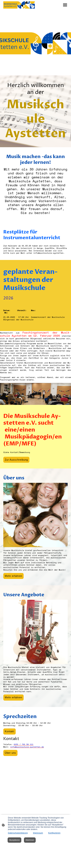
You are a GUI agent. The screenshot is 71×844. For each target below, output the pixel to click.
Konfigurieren (54, 833)
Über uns (10, 752)
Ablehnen (29, 840)
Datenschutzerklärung (18, 833)
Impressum (38, 833)
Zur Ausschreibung (16, 459)
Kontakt (9, 731)
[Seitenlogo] (19, 5)
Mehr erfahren (13, 575)
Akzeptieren (14, 840)
